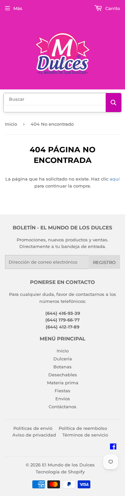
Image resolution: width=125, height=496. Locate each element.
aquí (115, 179)
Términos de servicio (85, 434)
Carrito (112, 8)
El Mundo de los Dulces (68, 464)
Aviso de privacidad (34, 434)
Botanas (62, 366)
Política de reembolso (83, 428)
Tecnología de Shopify (60, 471)
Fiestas (62, 390)
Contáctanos (62, 406)
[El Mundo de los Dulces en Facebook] (113, 447)
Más (17, 8)
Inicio (11, 124)
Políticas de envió (32, 428)
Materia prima (62, 382)
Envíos (62, 398)
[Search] (113, 102)
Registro (104, 262)
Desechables (62, 374)
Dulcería (62, 358)
